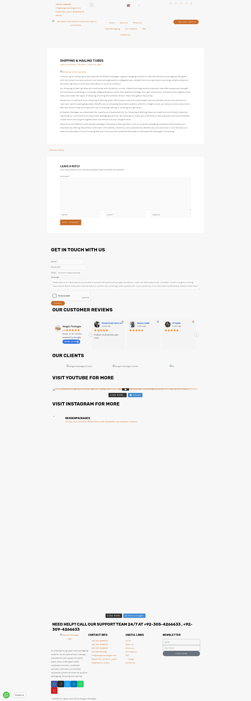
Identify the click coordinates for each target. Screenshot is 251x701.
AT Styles (176, 323)
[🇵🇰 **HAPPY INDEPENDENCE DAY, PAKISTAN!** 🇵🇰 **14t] (64, 484)
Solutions (137, 23)
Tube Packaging (112, 29)
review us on (70, 341)
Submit (58, 303)
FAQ (144, 29)
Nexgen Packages (71, 326)
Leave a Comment (68, 64)
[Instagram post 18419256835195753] (162, 546)
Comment (65, 176)
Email (53, 272)
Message (55, 277)
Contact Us (125, 35)
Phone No (56, 267)
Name (54, 261)
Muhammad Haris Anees (112, 323)
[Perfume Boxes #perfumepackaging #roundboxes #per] (88, 437)
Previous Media (55, 150)
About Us (124, 23)
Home (112, 23)
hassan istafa (143, 323)
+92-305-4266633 (162, 624)
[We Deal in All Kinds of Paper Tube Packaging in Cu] (113, 462)
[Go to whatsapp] (6, 695)
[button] (92, 5)
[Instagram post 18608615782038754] (137, 546)
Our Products (131, 29)
